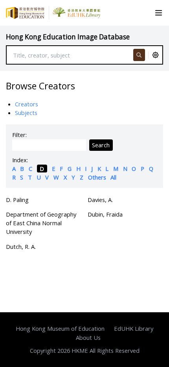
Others (97, 177)
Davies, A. (100, 200)
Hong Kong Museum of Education (60, 328)
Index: (20, 160)
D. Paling (17, 200)
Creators (26, 104)
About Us (88, 337)
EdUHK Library (133, 328)
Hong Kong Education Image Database (68, 36)
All (113, 177)
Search (101, 145)
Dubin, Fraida (105, 214)
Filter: (19, 135)
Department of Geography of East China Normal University (41, 222)
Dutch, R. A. (21, 246)
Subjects (26, 113)
